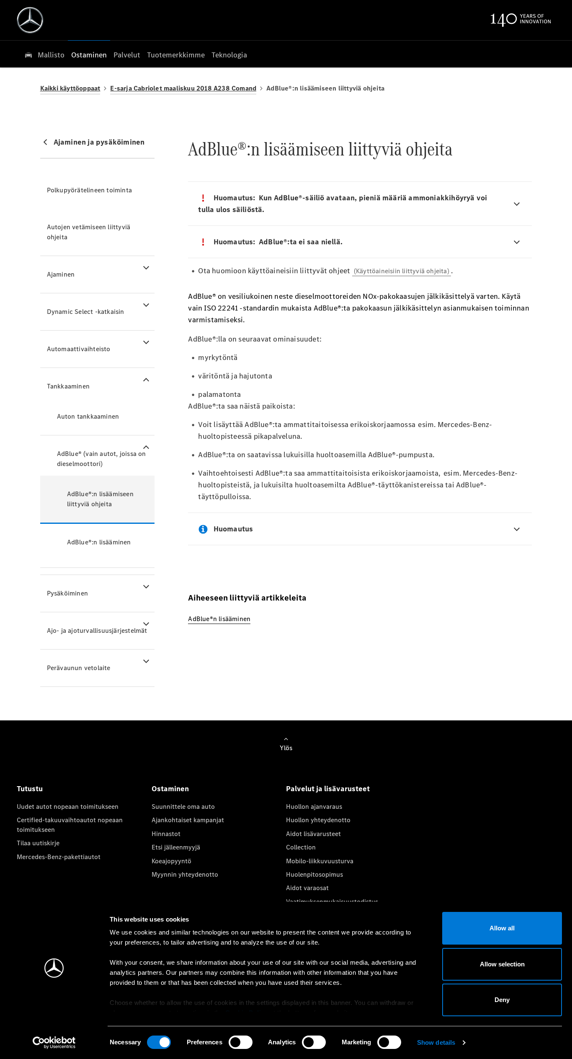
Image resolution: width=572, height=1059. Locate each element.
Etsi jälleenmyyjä (176, 847)
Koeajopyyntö (171, 861)
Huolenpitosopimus (314, 874)
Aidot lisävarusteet (313, 833)
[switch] (241, 1042)
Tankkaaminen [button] (68, 386)
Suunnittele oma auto (183, 806)
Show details (436, 1042)
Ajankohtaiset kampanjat (188, 820)
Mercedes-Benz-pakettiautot (58, 856)
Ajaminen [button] (61, 274)
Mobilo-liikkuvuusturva (319, 861)
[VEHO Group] (30, 20)
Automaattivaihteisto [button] (79, 348)
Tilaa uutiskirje (38, 843)
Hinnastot (166, 833)
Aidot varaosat (307, 887)
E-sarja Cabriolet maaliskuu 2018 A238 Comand (183, 88)
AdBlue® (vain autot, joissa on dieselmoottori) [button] (101, 458)
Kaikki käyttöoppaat (70, 88)
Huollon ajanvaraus (314, 806)
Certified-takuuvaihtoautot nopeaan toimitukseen (70, 825)
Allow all (502, 928)
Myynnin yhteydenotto (185, 874)
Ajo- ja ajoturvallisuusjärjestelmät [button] (97, 630)
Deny (502, 999)
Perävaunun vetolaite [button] (79, 667)
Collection (301, 847)
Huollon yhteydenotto (318, 820)
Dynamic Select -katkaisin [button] (85, 311)
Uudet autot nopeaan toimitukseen (68, 806)
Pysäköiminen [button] (67, 593)
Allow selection (502, 964)
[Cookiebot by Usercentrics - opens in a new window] (54, 1042)
